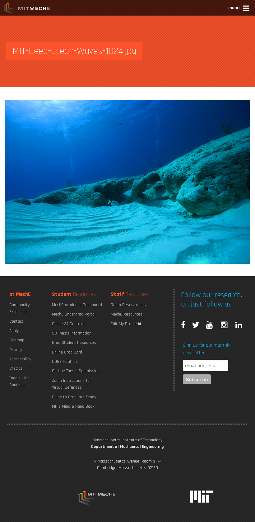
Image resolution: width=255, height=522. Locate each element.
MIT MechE (26, 9)
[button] (239, 9)
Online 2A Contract (68, 324)
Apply (14, 331)
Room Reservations (128, 305)
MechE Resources (126, 314)
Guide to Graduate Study (74, 397)
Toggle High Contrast (19, 381)
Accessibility (20, 359)
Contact (16, 321)
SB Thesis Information (71, 333)
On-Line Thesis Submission (76, 371)
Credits (15, 368)
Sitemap (16, 340)
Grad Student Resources (74, 342)
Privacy (15, 350)
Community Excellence (19, 308)
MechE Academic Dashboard (77, 305)
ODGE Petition (64, 361)
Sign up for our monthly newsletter (206, 349)
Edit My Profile (124, 324)
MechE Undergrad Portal (73, 314)
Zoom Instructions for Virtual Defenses (71, 384)
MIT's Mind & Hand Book (73, 406)
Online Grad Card (67, 352)
